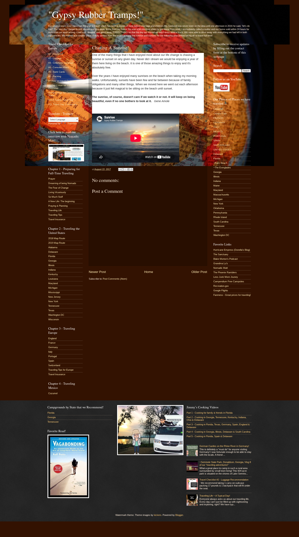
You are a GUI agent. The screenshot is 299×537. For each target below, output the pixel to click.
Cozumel (52, 393)
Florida (51, 256)
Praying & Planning (58, 206)
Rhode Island (220, 217)
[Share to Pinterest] (131, 169)
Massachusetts (221, 194)
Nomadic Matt (220, 268)
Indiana (52, 270)
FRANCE (218, 118)
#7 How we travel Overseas (62, 81)
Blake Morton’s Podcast (225, 259)
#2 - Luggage (55, 58)
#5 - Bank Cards (56, 72)
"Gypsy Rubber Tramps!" (95, 14)
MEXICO (218, 131)
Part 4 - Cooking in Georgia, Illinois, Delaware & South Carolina (218, 432)
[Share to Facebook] (128, 169)
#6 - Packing (54, 76)
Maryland (53, 283)
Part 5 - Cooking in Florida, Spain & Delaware (209, 436)
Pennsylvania (220, 212)
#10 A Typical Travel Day (60, 100)
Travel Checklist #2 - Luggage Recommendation (223, 479)
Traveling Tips (55, 215)
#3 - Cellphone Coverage (61, 63)
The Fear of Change (58, 188)
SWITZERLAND (221, 145)
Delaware (53, 252)
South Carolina (220, 221)
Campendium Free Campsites (228, 281)
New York (53, 301)
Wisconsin (53, 319)
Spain (51, 361)
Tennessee (53, 306)
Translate (72, 123)
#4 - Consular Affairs (58, 67)
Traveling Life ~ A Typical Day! (214, 496)
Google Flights (220, 290)
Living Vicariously (57, 192)
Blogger (179, 515)
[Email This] (119, 169)
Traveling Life (55, 210)
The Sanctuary (220, 254)
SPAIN (216, 140)
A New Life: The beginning (61, 201)
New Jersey (54, 297)
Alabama (52, 247)
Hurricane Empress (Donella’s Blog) (231, 250)
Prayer (51, 179)
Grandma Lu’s (220, 263)
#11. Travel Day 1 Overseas (62, 104)
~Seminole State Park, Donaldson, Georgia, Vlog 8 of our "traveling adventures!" (225, 463)
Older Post (199, 272)
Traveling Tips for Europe (61, 370)
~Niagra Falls (220, 113)
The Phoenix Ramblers (225, 272)
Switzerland (54, 365)
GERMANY (219, 122)
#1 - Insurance (55, 54)
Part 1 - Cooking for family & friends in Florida (210, 413)
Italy (50, 352)
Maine (216, 185)
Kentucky (53, 274)
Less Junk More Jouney (225, 277)
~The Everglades (222, 167)
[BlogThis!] (122, 169)
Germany (53, 347)
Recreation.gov (221, 286)
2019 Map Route (56, 243)
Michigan (52, 288)
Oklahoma (218, 208)
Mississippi (54, 292)
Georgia (52, 261)
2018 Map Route (56, 238)
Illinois (51, 265)
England (52, 338)
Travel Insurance (56, 219)
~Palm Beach (220, 163)
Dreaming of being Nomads (62, 183)
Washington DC (56, 315)
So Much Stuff (55, 197)
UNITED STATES (222, 149)
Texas (51, 310)
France (51, 343)
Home (148, 272)
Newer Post (97, 272)
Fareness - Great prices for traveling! (232, 295)
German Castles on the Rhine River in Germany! (224, 446)
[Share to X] (125, 169)
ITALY (216, 127)
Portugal (52, 356)
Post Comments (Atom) (115, 279)
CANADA (218, 109)
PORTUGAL (219, 136)
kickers (157, 515)
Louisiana (53, 279)
